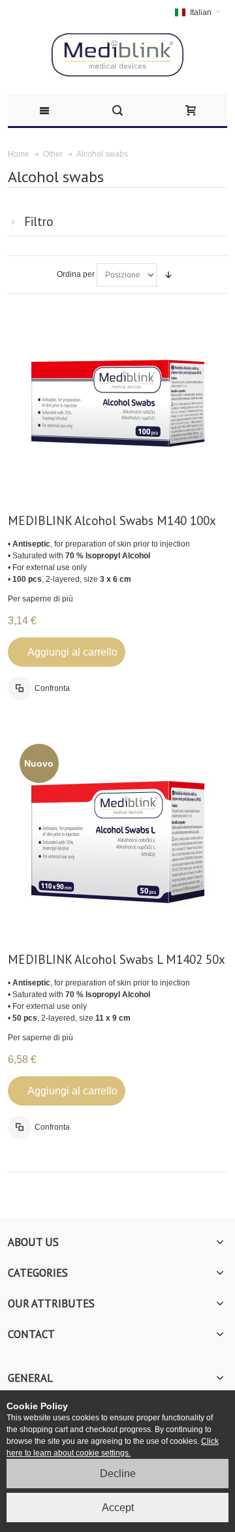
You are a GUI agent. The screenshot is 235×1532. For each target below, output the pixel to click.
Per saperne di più (40, 598)
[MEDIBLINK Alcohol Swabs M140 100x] (118, 403)
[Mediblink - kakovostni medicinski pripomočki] (117, 55)
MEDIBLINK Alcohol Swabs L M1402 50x (116, 959)
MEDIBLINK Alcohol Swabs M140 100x (112, 520)
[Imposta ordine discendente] (168, 275)
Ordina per (76, 274)
